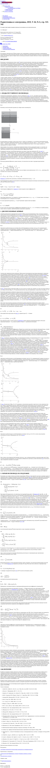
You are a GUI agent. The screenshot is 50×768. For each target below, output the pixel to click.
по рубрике (18, 8)
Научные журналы (4, 3)
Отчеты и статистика (8, 11)
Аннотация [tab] (5, 46)
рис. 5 (11, 614)
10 (42, 275)
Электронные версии (7, 16)
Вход (4, 2)
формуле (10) (36, 494)
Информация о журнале (13, 753)
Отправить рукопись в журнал (25, 753)
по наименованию (11, 8)
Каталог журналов (9, 7)
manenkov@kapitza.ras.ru (8, 35)
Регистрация (9, 2)
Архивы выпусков (9, 9)
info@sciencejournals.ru (6, 760)
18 (44, 275)
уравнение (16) (15, 589)
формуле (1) (16, 189)
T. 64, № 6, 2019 (6, 19)
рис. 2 (21, 214)
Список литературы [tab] (7, 48)
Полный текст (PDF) (6, 43)
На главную (2, 1)
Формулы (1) (3, 178)
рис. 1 (29, 95)
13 (20, 71)
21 (39, 330)
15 (29, 277)
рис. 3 (3, 337)
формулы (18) (9, 657)
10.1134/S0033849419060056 (11, 41)
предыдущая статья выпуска (18, 749)
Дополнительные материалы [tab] (9, 49)
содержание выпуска (28, 749)
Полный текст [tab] (6, 47)
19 (45, 275)
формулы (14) (10, 563)
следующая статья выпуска (6, 749)
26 (25, 479)
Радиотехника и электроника (9, 17)
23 (23, 479)
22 (11, 341)
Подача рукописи (9, 10)
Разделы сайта (7, 5)
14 (7, 222)
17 (8, 222)
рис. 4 (28, 424)
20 (26, 281)
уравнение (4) (21, 320)
